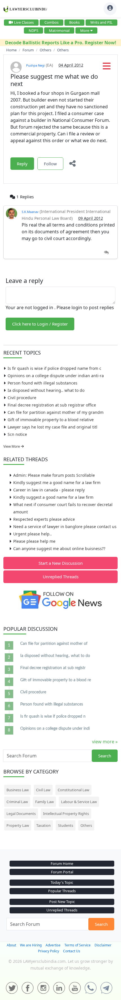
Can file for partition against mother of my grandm (56, 412)
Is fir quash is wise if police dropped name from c (54, 368)
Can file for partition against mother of (54, 644)
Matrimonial (59, 30)
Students (65, 825)
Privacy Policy (48, 951)
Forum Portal (62, 871)
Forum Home (62, 863)
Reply (22, 163)
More (84, 30)
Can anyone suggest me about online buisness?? (59, 548)
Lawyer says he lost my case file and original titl (52, 427)
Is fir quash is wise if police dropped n (53, 716)
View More (12, 446)
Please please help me (34, 541)
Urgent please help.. (32, 534)
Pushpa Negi (35, 65)
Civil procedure (22, 397)
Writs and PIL (101, 22)
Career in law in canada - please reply (49, 490)
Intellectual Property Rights (66, 813)
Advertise (53, 945)
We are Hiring (31, 945)
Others (86, 825)
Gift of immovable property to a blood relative (51, 419)
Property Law (17, 825)
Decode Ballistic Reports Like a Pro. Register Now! (60, 42)
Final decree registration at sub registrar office (52, 405)
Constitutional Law (73, 789)
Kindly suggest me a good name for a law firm (56, 482)
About (11, 945)
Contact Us (71, 951)
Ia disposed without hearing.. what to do (46, 390)
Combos (51, 22)
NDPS (33, 30)
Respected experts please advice (44, 519)
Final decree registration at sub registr (53, 668)
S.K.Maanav (30, 212)
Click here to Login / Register (40, 324)
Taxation (43, 825)
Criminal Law (17, 801)
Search (104, 756)
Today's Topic (62, 882)
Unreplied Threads (61, 576)
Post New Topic (62, 901)
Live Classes (24, 22)
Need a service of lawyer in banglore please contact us (64, 526)
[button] (107, 68)
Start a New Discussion (61, 563)
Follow (50, 163)
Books (74, 22)
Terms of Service (77, 945)
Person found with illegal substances (42, 383)
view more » (105, 742)
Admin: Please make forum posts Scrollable (54, 475)
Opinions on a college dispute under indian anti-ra (56, 375)
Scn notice (17, 434)
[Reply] (106, 252)
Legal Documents (21, 813)
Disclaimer (103, 945)
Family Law (44, 801)
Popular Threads (62, 890)
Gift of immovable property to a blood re (55, 680)
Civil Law (43, 789)
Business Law (17, 789)
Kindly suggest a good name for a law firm (53, 497)
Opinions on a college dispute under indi (55, 729)
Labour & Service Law (79, 801)
